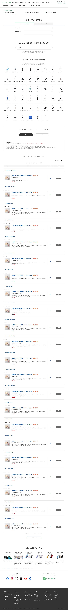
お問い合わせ (36, 595)
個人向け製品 (14, 2)
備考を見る (13, 181)
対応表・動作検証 (14, 568)
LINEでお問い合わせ (37, 600)
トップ (3, 568)
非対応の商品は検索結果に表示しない (25, 129)
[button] (16, 591)
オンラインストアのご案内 (48, 594)
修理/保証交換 (36, 596)
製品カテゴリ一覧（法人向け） (8, 594)
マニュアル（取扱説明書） (28, 594)
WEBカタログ (26, 596)
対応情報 (32, 2)
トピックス (27, 2)
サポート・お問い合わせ (46, 2)
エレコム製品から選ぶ (17, 600)
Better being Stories (16, 595)
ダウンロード (38, 2)
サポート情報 (8, 568)
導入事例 (5, 599)
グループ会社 (56, 594)
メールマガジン (36, 599)
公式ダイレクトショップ (47, 595)
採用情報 (55, 595)
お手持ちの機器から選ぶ (17, 599)
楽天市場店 (45, 596)
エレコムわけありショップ (48, 599)
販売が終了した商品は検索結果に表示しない (43, 129)
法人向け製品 (21, 2)
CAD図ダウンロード (27, 599)
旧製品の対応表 (16, 603)
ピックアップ (16, 594)
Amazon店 (45, 600)
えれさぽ (35, 594)
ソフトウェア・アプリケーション (28, 595)
